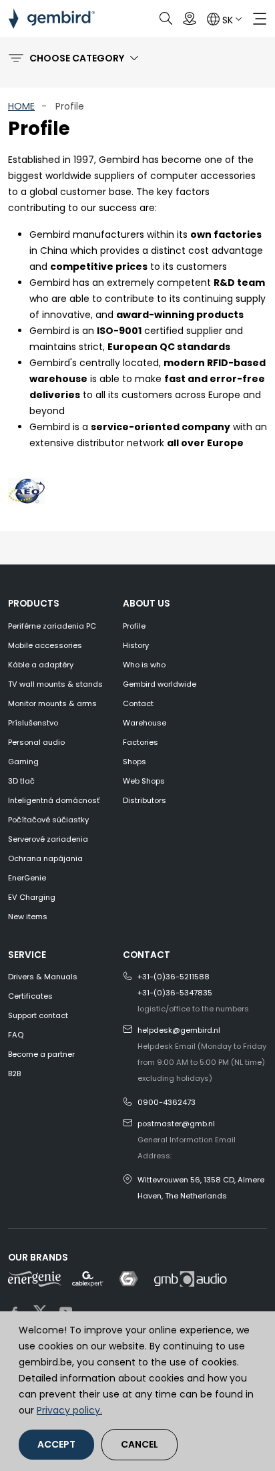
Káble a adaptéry (40, 664)
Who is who (144, 664)
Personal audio (36, 742)
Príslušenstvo (33, 722)
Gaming (23, 761)
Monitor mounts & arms (52, 703)
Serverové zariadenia (48, 839)
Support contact (38, 1015)
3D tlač (21, 781)
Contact (138, 703)
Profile (134, 626)
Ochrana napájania (45, 858)
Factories (140, 742)
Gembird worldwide (159, 684)
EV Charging (31, 897)
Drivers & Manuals (42, 976)
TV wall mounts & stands (55, 684)
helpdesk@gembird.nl (179, 1030)
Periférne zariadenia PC (52, 626)
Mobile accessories (45, 645)
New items (27, 916)
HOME (21, 106)
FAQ (15, 1034)
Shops (134, 761)
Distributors (144, 800)
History (136, 645)
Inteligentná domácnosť (53, 800)
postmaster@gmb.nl (176, 1123)
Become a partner (41, 1054)
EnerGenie (27, 877)
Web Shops (144, 781)
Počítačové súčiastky (48, 819)
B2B (14, 1073)
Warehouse (144, 722)
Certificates (30, 996)
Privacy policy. (69, 1410)
